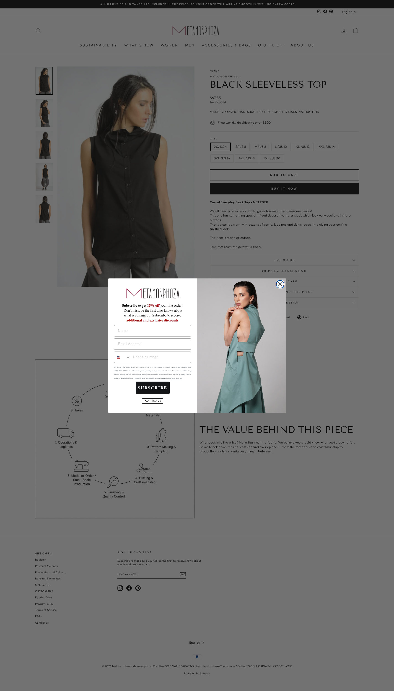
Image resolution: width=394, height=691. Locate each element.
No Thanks (153, 400)
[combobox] (122, 357)
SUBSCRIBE (152, 388)
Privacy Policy (165, 378)
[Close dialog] (280, 284)
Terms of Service (177, 378)
